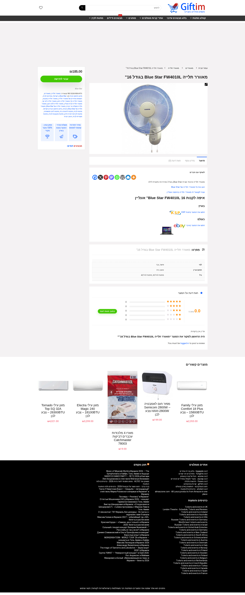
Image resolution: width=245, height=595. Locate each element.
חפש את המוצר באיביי (195, 225)
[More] (133, 177)
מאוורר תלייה (173, 68)
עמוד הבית (203, 68)
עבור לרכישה (61, 79)
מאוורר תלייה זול (76, 101)
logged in (184, 343)
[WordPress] (122, 177)
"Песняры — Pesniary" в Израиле (134, 497)
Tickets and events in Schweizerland (190, 537)
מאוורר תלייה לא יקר (49, 101)
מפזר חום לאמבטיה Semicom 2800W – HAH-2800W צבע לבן (157, 409)
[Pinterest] (106, 177)
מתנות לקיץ (97, 18)
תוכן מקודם (140, 464)
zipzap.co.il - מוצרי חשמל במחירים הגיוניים (189, 479)
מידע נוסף (190, 160)
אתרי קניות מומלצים (152, 18)
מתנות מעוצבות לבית (56, 114)
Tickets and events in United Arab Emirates (187, 527)
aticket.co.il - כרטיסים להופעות (194, 489)
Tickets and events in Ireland (194, 512)
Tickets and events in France (194, 573)
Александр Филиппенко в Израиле (133, 545)
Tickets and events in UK (196, 507)
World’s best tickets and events (193, 522)
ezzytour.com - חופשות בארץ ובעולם (191, 486)
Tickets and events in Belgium (193, 558)
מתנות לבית (78, 111)
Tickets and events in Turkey (194, 565)
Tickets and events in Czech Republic (190, 563)
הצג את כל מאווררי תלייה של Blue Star (188, 187)
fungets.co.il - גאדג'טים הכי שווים (193, 474)
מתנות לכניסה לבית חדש (73, 114)
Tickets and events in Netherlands (191, 560)
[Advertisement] (122, 42)
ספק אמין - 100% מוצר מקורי (47, 128)
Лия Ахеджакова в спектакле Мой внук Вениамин (125, 479)
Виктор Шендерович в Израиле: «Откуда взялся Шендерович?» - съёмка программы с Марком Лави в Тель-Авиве (124, 507)
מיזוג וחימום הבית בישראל (52, 109)
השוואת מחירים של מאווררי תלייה (70, 99)
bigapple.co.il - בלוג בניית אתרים (193, 471)
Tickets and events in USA (195, 517)
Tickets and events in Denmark (193, 543)
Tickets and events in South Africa (191, 535)
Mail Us (45, 593)
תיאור (202, 160)
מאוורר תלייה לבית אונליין (73, 104)
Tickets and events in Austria (194, 540)
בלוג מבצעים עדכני (176, 18)
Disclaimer (54, 593)
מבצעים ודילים (114, 17)
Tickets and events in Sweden (193, 553)
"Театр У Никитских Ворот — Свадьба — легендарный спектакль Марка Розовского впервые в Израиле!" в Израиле (124, 491)
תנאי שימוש (85, 588)
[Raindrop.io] (128, 177)
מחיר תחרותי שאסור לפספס (75, 126)
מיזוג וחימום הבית (76, 96)
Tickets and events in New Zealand (191, 532)
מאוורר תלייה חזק (63, 101)
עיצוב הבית (68, 116)
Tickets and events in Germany (193, 530)
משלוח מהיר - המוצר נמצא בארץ (61, 128)
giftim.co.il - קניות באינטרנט (195, 484)
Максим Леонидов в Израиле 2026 (133, 543)
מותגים (132, 18)
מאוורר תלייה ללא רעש (55, 104)
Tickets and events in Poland (194, 550)
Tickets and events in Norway (193, 548)
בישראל (56, 96)
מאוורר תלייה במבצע (50, 99)
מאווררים (189, 68)
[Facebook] (94, 177)
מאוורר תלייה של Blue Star (56, 106)
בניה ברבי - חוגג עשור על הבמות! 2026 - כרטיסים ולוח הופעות (123, 486)
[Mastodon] (111, 177)
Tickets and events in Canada (193, 568)
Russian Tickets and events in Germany (189, 520)
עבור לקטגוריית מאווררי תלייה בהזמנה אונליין (186, 192)
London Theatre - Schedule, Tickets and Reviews (185, 509)
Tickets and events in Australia (193, 514)
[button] (206, 84)
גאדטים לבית (47, 96)
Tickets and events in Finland (194, 555)
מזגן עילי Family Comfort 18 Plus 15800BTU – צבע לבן (192, 410)
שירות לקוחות (98, 588)
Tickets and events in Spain (194, 571)
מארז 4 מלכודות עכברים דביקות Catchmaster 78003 (122, 438)
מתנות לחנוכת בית (66, 111)
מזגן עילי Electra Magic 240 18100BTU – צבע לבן (88, 410)
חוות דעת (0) (175, 160)
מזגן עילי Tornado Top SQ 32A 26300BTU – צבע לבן (53, 410)
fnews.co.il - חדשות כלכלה (196, 481)
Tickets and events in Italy (195, 545)
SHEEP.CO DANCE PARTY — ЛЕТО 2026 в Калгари (126, 476)
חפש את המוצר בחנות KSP (193, 212)
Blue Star (78, 89)
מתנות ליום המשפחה (51, 111)
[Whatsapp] (117, 177)
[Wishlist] (41, 8)
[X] (100, 177)
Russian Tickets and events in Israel (191, 525)
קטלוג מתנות (199, 18)
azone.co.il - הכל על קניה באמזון (193, 476)
